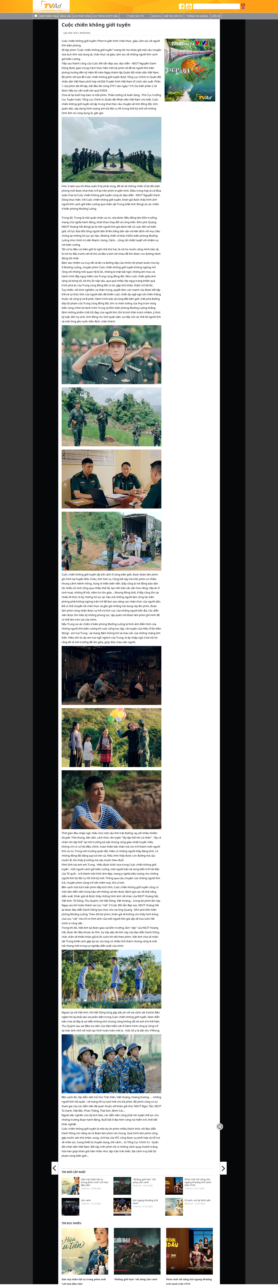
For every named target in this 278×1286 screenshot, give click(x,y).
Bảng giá (65, 16)
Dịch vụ (156, 16)
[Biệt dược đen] (223, 1168)
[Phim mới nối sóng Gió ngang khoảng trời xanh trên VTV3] (174, 1194)
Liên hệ (216, 16)
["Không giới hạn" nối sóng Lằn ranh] (122, 1194)
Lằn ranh (86, 1200)
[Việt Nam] (243, 5)
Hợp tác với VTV (173, 16)
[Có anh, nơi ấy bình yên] (174, 1214)
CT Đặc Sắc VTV (135, 16)
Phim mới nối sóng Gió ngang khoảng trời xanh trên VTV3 (198, 1182)
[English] (243, 8)
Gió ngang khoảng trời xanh (145, 1202)
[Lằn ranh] (70, 1214)
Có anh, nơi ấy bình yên (198, 1200)
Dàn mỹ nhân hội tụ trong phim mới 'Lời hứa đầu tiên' (94, 1182)
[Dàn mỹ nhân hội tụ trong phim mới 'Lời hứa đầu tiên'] (70, 1194)
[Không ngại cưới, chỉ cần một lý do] (55, 1168)
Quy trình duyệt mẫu (105, 16)
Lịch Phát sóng (82, 16)
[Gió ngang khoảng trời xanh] (122, 1214)
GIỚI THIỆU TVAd (49, 16)
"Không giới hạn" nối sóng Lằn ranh (144, 1181)
